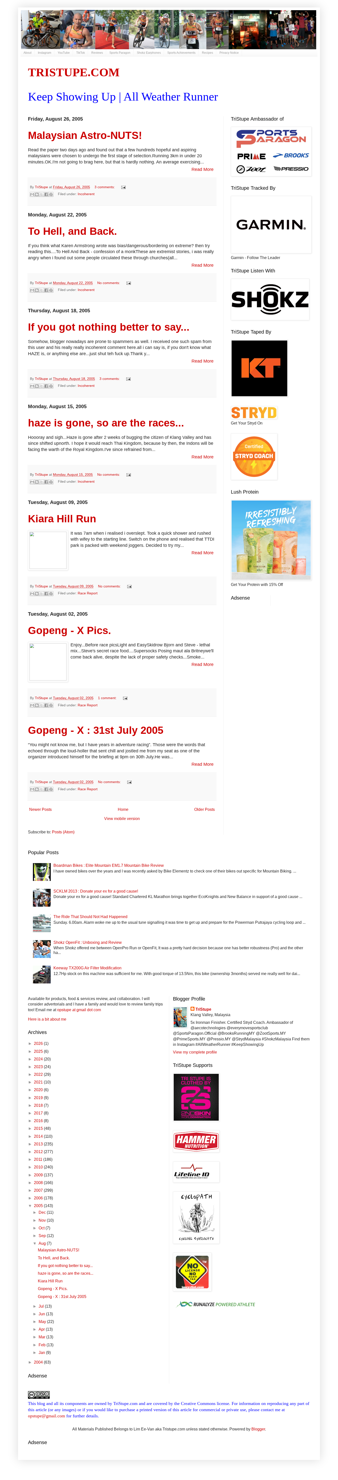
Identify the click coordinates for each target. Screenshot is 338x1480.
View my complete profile (195, 1052)
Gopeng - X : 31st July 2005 (95, 730)
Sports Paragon (119, 52)
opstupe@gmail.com (46, 1415)
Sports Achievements (181, 52)
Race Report (87, 593)
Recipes (207, 52)
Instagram (44, 52)
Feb (43, 1345)
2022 (39, 1074)
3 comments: (105, 187)
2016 (39, 1121)
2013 (39, 1144)
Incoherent (86, 194)
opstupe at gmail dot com (79, 1010)
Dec (43, 1212)
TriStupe (203, 1009)
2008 (39, 1183)
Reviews (97, 52)
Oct (42, 1228)
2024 (39, 1059)
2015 (39, 1128)
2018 (39, 1105)
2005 (39, 1206)
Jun (42, 1314)
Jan (42, 1352)
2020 (39, 1090)
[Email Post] (123, 187)
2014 (39, 1136)
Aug (43, 1243)
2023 (39, 1067)
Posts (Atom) (63, 832)
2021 (39, 1082)
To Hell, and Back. (72, 231)
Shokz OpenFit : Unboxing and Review (87, 942)
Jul (42, 1306)
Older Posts (204, 809)
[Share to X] (41, 194)
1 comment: (108, 698)
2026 (39, 1043)
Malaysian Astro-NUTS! (85, 135)
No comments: (109, 283)
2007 (39, 1190)
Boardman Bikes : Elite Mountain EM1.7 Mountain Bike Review (108, 865)
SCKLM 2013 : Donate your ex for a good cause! (95, 891)
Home (123, 809)
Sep (43, 1236)
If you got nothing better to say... (109, 327)
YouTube (64, 52)
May (43, 1322)
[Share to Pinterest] (50, 194)
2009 (39, 1175)
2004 (39, 1362)
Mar (42, 1337)
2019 (39, 1098)
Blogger (258, 1429)
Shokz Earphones (149, 52)
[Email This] (32, 194)
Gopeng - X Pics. (69, 630)
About (27, 52)
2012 (39, 1152)
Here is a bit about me (47, 1019)
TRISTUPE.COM (74, 72)
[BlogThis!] (36, 194)
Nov (43, 1220)
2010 (39, 1167)
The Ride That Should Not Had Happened (90, 917)
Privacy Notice (229, 52)
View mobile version (122, 819)
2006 (39, 1198)
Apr (42, 1329)
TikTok (80, 52)
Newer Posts (40, 809)
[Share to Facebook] (46, 194)
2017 (39, 1113)
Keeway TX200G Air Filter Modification (87, 968)
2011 (38, 1159)
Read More (203, 169)
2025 (39, 1051)
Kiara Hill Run (62, 519)
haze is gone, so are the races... (106, 423)
